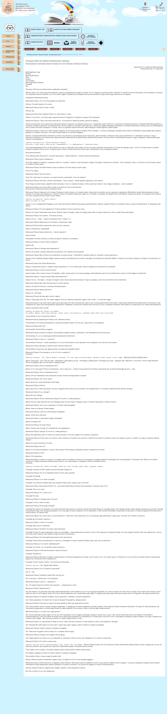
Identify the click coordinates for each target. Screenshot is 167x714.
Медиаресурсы (10, 57)
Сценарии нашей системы (55, 54)
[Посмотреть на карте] (146, 7)
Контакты (9, 62)
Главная (8, 36)
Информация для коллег (32, 54)
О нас (7, 41)
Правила (8, 46)
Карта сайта (10, 69)
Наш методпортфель (43, 54)
